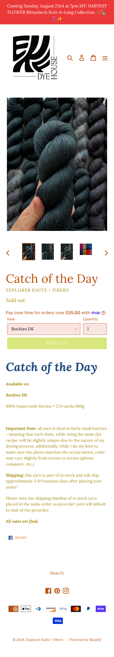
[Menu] (105, 57)
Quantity (90, 319)
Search (57, 573)
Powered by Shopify (85, 639)
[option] (28, 252)
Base (11, 319)
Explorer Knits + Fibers (44, 639)
